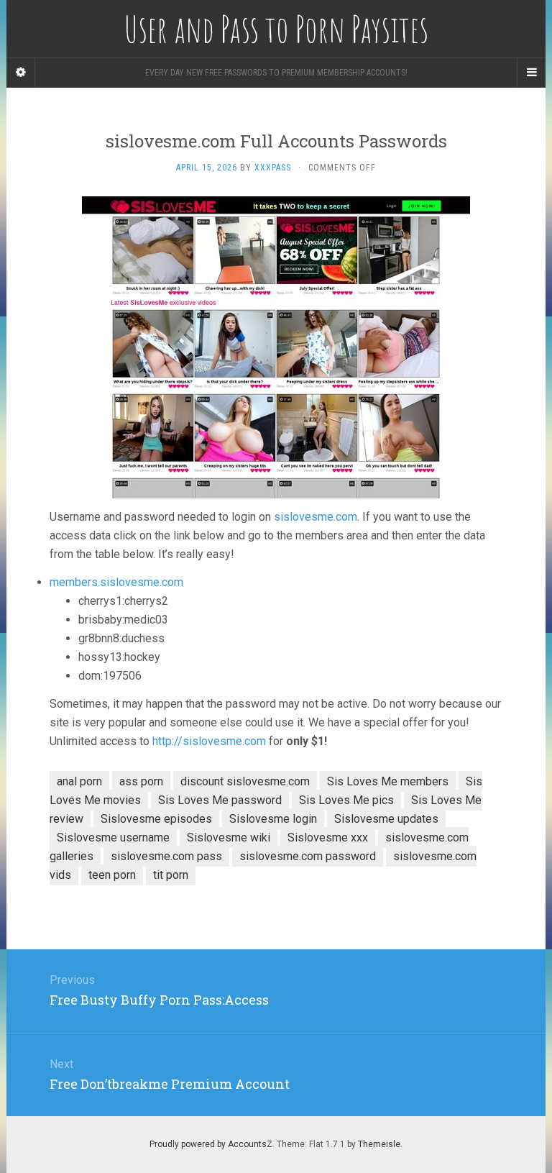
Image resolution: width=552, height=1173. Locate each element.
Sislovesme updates (386, 819)
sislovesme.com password (307, 856)
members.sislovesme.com (116, 582)
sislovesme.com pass (166, 856)
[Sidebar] (20, 72)
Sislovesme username (113, 837)
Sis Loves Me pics (346, 800)
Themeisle (379, 1144)
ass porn (141, 781)
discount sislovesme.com (245, 781)
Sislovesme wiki (228, 837)
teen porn (112, 875)
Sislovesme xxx (328, 837)
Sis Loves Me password (220, 800)
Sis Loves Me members (387, 781)
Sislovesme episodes (156, 819)
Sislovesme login (273, 819)
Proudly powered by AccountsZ (211, 1144)
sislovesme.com (315, 517)
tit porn (170, 875)
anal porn (79, 781)
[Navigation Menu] (531, 72)
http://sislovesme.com (209, 741)
